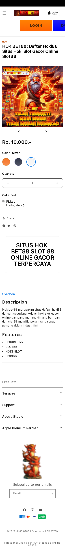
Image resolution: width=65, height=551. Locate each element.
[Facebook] (4, 226)
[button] (4, 13)
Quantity (8, 173)
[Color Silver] (31, 162)
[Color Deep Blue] (18, 162)
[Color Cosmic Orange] (6, 162)
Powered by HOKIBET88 (45, 531)
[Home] (26, 13)
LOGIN (36, 25)
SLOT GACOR (23, 531)
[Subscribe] (51, 493)
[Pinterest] (15, 226)
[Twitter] (9, 226)
